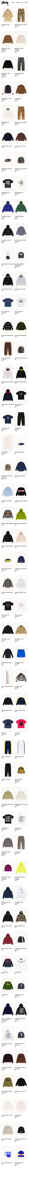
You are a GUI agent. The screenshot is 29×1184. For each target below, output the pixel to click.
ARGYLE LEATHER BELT (6, 568)
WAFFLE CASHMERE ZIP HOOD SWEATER (6, 1019)
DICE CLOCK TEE (5, 615)
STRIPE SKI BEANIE (19, 1162)
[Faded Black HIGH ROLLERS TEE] (7, 183)
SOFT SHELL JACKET (6, 638)
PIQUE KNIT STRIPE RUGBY (7, 335)
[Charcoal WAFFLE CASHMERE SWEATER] (7, 843)
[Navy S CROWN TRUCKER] (21, 985)
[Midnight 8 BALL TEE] (7, 724)
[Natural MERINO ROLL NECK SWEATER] (21, 39)
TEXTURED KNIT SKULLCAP (21, 1139)
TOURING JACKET (18, 686)
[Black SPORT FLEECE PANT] (7, 770)
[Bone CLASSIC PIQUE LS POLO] (7, 1106)
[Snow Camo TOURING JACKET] (21, 677)
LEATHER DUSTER (5, 24)
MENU (26, 2)
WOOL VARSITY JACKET (6, 98)
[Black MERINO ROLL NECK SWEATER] (7, 64)
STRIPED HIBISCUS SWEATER (21, 501)
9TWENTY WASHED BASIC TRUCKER (7, 476)
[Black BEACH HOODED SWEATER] (7, 537)
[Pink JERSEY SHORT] (21, 1106)
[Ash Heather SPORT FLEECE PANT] (21, 747)
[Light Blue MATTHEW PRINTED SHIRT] (21, 583)
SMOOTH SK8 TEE (19, 404)
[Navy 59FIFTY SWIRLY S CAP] (21, 1034)
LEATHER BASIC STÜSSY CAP (21, 358)
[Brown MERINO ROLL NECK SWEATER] (7, 39)
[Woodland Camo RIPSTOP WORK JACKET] (21, 917)
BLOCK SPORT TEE (5, 311)
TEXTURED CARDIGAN (6, 1067)
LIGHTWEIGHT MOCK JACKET (7, 804)
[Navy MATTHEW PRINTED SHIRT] (21, 231)
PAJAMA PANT (18, 852)
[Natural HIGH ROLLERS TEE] (21, 183)
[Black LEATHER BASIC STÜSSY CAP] (21, 349)
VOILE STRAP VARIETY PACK (7, 686)
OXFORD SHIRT (18, 98)
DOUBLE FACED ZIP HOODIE (7, 381)
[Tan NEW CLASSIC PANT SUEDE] (21, 113)
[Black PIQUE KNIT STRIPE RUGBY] (7, 326)
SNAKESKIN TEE (5, 828)
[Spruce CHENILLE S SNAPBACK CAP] (21, 159)
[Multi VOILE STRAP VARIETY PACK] (7, 677)
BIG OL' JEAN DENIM (5, 358)
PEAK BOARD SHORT (19, 662)
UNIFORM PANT (18, 428)
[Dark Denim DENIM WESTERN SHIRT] (21, 467)
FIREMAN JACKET (5, 122)
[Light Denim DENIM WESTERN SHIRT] (7, 492)
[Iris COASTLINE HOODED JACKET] (7, 207)
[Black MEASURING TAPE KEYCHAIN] (7, 255)
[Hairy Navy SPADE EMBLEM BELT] (21, 443)
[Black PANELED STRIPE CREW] (7, 701)
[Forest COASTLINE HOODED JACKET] (21, 207)
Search (18, 2)
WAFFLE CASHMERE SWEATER (5, 852)
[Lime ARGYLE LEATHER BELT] (7, 559)
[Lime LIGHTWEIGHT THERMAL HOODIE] (21, 868)
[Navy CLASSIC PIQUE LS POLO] (7, 137)
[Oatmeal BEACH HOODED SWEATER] (21, 537)
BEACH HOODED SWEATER (20, 523)
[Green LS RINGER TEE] (7, 985)
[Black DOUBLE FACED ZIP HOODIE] (21, 373)
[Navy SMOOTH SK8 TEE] (7, 419)
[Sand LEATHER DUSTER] (7, 15)
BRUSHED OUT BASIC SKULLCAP (6, 878)
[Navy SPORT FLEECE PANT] (7, 747)
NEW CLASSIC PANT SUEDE (21, 122)
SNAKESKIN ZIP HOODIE (20, 1018)
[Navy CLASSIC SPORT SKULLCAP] (21, 559)
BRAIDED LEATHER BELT (6, 168)
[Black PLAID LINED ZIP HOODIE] (7, 280)
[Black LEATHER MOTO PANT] (21, 64)
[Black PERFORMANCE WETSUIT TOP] (7, 653)
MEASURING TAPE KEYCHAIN (7, 264)
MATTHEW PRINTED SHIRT (20, 240)
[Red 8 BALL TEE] (21, 724)
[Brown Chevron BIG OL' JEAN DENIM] (7, 349)
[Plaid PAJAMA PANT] (21, 843)
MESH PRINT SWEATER (6, 1139)
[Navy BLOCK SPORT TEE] (7, 302)
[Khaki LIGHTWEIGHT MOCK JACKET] (7, 795)
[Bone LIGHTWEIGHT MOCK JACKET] (21, 795)
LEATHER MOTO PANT (19, 73)
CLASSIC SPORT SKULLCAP (21, 568)
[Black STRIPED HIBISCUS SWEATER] (21, 492)
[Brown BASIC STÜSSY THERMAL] (21, 1058)
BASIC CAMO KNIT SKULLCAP (19, 780)
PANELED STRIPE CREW (6, 710)
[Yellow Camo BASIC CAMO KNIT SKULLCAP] (21, 770)
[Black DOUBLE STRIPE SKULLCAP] (21, 939)
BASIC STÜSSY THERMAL (20, 1067)
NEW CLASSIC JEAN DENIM (21, 24)
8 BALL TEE (3, 732)
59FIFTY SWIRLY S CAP (20, 1043)
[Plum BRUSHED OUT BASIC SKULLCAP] (7, 868)
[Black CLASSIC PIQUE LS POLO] (21, 1082)
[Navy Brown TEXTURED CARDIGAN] (7, 1058)
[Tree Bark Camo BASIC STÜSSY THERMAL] (7, 1082)
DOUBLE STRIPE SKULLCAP (21, 948)
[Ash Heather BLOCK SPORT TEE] (21, 302)
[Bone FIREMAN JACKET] (7, 113)
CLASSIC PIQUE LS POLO (6, 146)
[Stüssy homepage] (4, 3)
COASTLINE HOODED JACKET (6, 217)
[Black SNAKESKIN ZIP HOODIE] (21, 1009)
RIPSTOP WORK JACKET (6, 925)
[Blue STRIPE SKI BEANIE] (21, 1153)
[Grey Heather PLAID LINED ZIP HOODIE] (21, 280)
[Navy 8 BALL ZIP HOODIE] (7, 893)
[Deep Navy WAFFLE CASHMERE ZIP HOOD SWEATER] (7, 1009)
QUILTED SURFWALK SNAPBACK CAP (19, 265)
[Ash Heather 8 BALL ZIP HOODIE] (21, 893)
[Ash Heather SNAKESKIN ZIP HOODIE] (7, 1034)
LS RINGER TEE (4, 972)
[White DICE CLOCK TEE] (21, 606)
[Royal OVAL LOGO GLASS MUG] (7, 1153)
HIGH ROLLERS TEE (5, 192)
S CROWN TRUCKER (19, 994)
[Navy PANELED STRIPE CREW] (21, 701)
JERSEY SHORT (18, 1115)
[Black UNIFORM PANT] (21, 419)
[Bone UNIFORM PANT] (7, 443)
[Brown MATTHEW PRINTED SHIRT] (7, 583)
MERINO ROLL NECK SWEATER (5, 49)
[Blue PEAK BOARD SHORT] (21, 653)
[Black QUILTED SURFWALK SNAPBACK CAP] (21, 255)
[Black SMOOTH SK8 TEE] (21, 395)
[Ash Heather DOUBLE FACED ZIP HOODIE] (7, 373)
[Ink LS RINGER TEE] (7, 963)
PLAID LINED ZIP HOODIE (6, 289)
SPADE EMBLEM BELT (19, 452)
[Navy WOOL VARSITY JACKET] (7, 89)
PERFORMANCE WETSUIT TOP (7, 663)
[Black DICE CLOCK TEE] (7, 606)
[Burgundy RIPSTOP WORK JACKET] (7, 939)
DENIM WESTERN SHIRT (20, 475)
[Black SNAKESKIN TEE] (7, 819)
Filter (13, 2)
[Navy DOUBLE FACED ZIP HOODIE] (7, 395)
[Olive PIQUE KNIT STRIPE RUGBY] (21, 326)
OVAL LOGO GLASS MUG (6, 1162)
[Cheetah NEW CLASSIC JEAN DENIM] (21, 15)
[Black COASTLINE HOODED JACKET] (7, 231)
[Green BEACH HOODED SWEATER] (21, 514)
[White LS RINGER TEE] (21, 963)
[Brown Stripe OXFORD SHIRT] (21, 89)
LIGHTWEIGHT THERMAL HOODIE (20, 878)
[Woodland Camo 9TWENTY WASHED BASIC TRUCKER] (7, 467)
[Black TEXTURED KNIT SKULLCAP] (21, 1130)
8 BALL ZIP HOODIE (5, 902)
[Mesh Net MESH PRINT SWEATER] (7, 1130)
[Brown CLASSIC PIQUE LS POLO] (21, 137)
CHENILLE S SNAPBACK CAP (21, 168)
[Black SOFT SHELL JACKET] (7, 630)
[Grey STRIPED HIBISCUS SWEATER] (7, 514)
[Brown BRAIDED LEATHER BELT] (7, 159)
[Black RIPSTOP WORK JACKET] (7, 917)
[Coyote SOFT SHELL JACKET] (21, 630)
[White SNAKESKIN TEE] (21, 819)
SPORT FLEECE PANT (6, 756)
